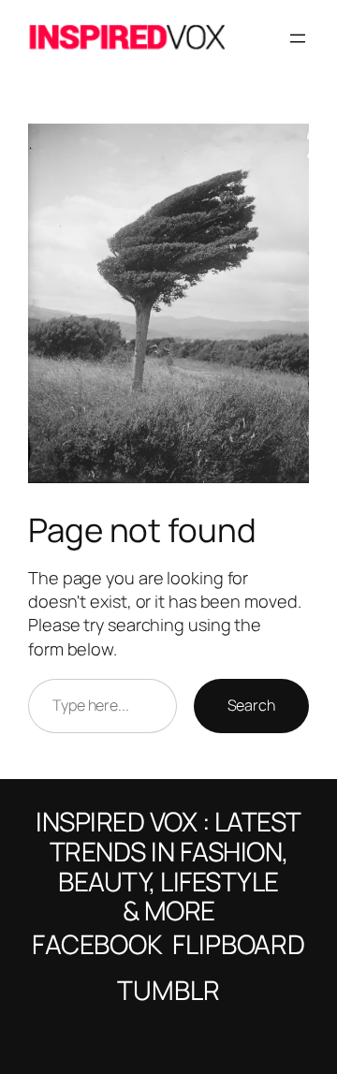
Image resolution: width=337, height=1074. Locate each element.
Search (251, 705)
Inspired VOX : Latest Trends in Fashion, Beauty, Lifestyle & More (168, 865)
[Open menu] (297, 38)
